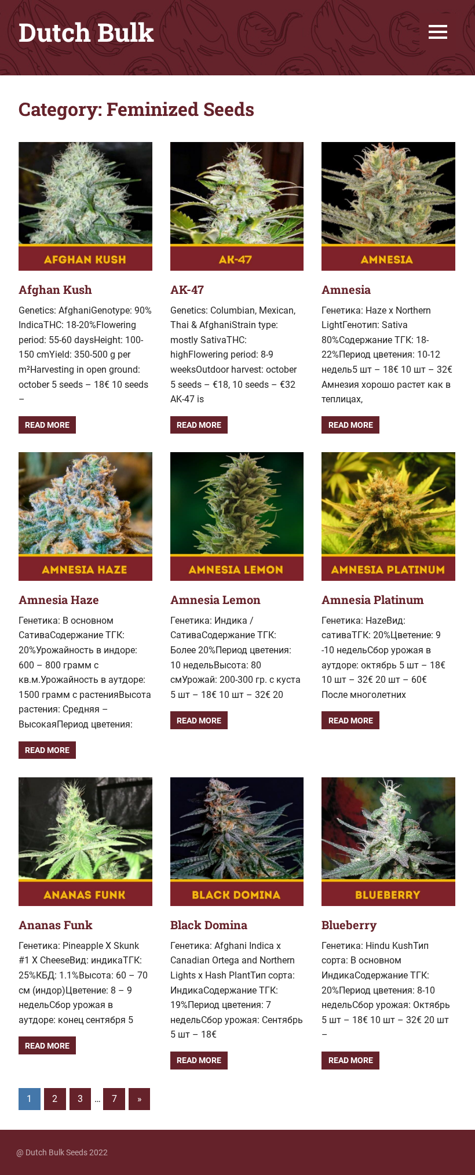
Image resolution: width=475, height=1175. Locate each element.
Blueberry (349, 924)
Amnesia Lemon (215, 599)
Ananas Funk (56, 924)
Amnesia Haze (59, 599)
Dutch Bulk (86, 32)
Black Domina (208, 924)
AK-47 (187, 289)
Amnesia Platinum (372, 599)
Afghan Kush (55, 289)
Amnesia (346, 289)
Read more (47, 425)
